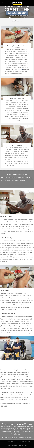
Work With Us (12, 441)
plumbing (20, 69)
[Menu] (2, 3)
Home (5, 441)
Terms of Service (17, 443)
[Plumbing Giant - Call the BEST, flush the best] (17, 3)
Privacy (27, 441)
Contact (21, 441)
